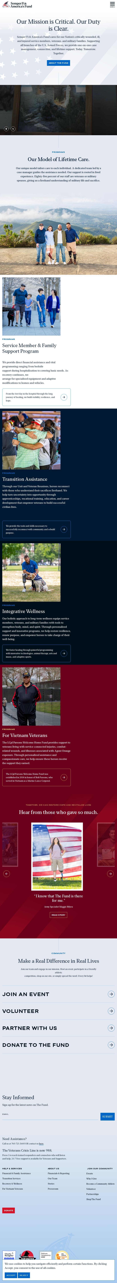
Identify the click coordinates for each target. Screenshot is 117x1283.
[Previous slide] (6, 873)
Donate (8, 1210)
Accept (11, 1275)
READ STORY (58, 915)
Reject (24, 1275)
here (41, 1143)
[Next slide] (110, 873)
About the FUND (58, 63)
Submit (107, 1116)
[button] (112, 4)
